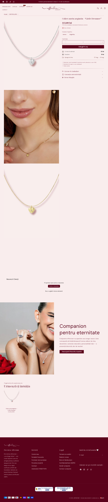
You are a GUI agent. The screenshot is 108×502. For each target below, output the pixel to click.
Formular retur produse (39, 460)
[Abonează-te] (102, 455)
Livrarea (69, 25)
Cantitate (65, 39)
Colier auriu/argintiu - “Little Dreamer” (11, 409)
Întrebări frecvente (38, 457)
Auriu (66, 35)
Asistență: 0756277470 (39, 469)
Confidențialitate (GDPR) (67, 463)
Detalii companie (64, 466)
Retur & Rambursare (65, 460)
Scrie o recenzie (54, 286)
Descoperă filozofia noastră (71, 352)
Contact (34, 466)
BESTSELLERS (13, 14)
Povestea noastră (37, 463)
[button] (98, 8)
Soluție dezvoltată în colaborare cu (90, 498)
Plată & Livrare (64, 457)
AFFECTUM (76, 498)
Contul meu (35, 454)
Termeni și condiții (65, 454)
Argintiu (72, 34)
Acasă (5, 14)
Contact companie (65, 469)
